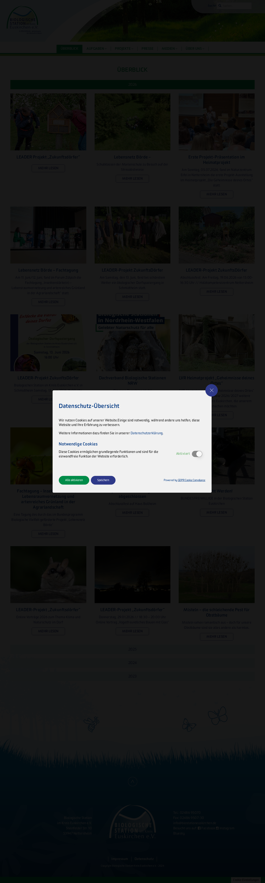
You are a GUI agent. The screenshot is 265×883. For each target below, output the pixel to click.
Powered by (184, 480)
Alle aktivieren (74, 480)
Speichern (103, 480)
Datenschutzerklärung (147, 433)
